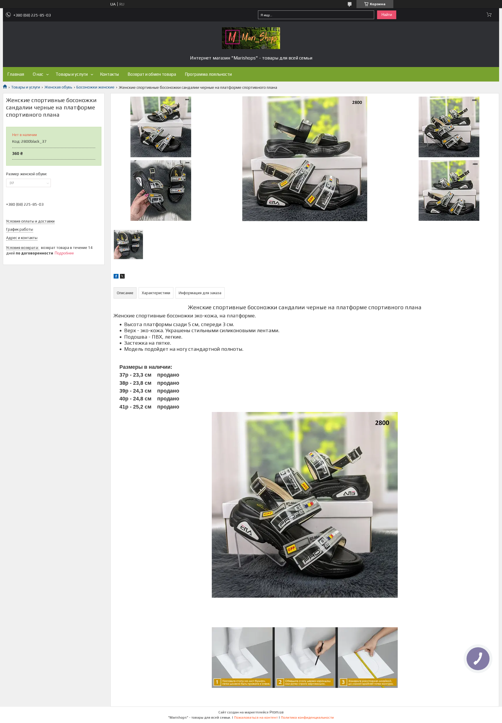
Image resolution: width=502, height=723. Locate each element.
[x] (122, 277)
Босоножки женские (95, 87)
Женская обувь (58, 87)
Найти (386, 14)
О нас (38, 74)
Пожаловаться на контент (256, 717)
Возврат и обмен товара (152, 74)
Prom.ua (277, 712)
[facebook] (116, 277)
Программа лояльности (208, 74)
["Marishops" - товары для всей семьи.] (251, 38)
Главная (15, 74)
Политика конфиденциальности (307, 717)
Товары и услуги (71, 74)
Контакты (109, 74)
